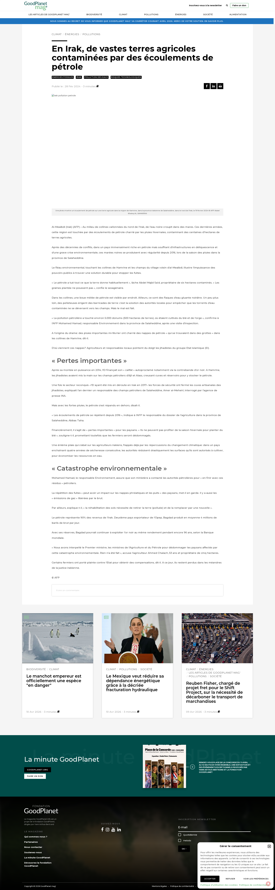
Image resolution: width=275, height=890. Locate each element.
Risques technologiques (126, 77)
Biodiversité (94, 14)
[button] (269, 846)
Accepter (210, 879)
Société (208, 14)
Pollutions (151, 14)
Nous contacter (33, 847)
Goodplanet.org (37, 770)
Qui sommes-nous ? (35, 836)
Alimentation (237, 14)
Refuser (230, 879)
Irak (78, 77)
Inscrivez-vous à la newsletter (205, 5)
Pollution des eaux (96, 77)
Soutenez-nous (33, 852)
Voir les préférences (256, 879)
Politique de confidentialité (254, 885)
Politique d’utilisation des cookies (219, 885)
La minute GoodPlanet (37, 857)
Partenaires (31, 842)
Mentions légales (159, 886)
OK (184, 849)
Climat (123, 14)
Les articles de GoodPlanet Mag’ (49, 14)
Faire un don (239, 5)
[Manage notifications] (268, 883)
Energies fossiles (62, 77)
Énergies (180, 14)
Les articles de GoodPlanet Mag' (214, 672)
